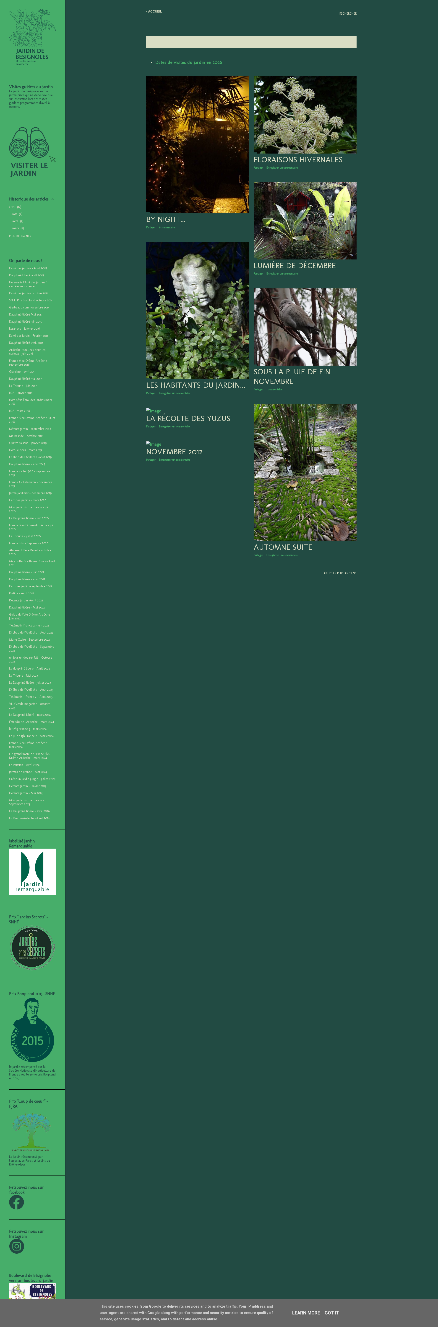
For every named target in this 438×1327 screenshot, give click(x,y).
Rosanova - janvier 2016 (24, 329)
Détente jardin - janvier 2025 (28, 786)
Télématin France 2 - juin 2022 (29, 625)
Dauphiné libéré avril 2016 (26, 343)
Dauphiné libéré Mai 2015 (25, 314)
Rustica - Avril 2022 (21, 593)
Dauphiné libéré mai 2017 (25, 379)
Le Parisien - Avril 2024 (24, 765)
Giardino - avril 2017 (22, 372)
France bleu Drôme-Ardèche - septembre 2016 (29, 363)
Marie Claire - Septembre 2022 (29, 640)
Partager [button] (151, 227)
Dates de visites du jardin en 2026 (188, 62)
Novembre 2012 (174, 451)
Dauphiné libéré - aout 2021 (27, 579)
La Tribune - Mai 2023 (23, 676)
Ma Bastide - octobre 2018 (26, 436)
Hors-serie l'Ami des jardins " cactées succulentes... (28, 284)
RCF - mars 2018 (19, 411)
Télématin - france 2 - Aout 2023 (30, 697)
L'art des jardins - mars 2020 (27, 500)
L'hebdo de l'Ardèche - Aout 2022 (31, 632)
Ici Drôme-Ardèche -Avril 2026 (29, 818)
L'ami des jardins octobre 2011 (28, 293)
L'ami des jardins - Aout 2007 (28, 268)
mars (17, 228)
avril (17, 221)
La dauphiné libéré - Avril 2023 (29, 668)
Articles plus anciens (340, 573)
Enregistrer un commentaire (282, 167)
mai (16, 214)
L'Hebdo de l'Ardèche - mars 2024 (31, 722)
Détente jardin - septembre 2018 (30, 429)
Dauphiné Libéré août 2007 (26, 275)
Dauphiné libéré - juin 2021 (26, 572)
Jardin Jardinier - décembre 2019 (30, 493)
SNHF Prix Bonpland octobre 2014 (31, 300)
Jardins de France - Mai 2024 (28, 772)
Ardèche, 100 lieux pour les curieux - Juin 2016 (27, 352)
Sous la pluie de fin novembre (292, 376)
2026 (14, 207)
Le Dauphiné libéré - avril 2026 (29, 811)
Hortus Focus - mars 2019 (25, 450)
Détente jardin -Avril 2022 (26, 600)
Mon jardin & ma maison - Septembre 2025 (26, 802)
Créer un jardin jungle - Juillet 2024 (32, 779)
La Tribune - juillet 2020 (25, 536)
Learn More (306, 1313)
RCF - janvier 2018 (20, 393)
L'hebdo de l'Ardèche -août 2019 (30, 457)
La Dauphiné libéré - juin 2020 (29, 518)
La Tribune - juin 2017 (23, 386)
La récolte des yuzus (188, 418)
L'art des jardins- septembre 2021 (30, 586)
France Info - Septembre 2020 (28, 543)
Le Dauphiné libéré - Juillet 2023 (30, 683)
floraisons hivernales (298, 159)
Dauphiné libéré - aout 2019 (27, 464)
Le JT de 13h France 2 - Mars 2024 (31, 736)
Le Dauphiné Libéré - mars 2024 (30, 715)
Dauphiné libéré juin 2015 (25, 321)
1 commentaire (167, 227)
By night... (166, 219)
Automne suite (283, 547)
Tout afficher (341, 42)
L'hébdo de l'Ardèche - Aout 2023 (31, 690)
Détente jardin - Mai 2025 (26, 793)
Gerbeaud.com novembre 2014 (29, 307)
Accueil (155, 11)
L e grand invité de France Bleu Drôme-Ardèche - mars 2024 (29, 756)
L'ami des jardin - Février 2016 (28, 336)
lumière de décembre (295, 265)
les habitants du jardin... (195, 385)
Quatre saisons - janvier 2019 (28, 443)
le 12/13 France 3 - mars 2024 (28, 729)
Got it (332, 1313)
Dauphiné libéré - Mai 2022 (27, 607)
